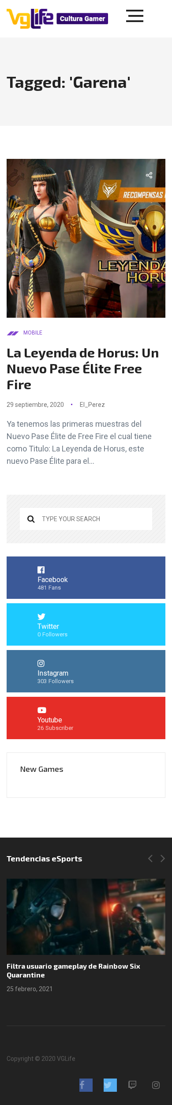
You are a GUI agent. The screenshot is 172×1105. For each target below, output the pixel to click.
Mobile (32, 333)
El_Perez (92, 404)
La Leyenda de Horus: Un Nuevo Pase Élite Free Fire (83, 368)
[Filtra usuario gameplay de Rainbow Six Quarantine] (86, 917)
